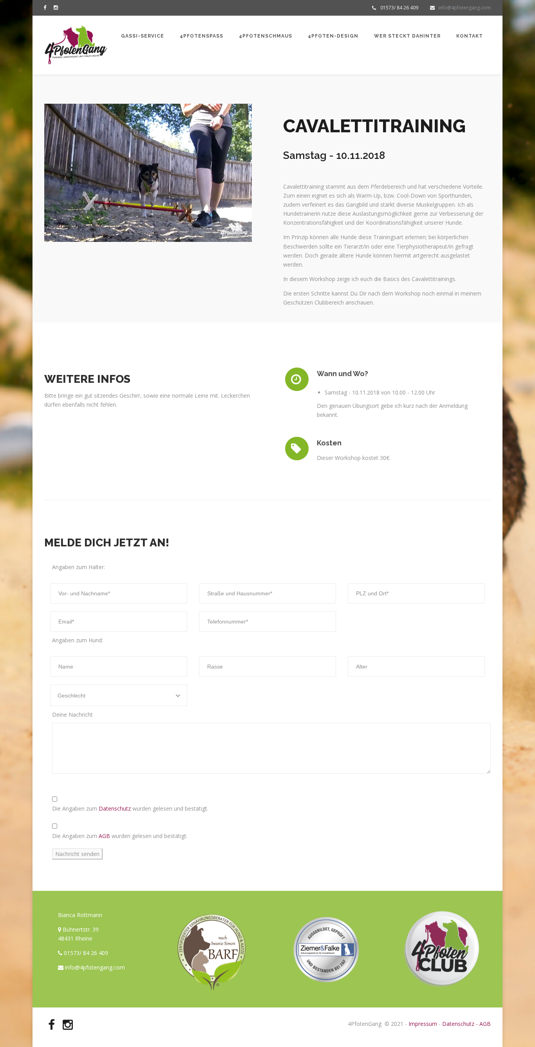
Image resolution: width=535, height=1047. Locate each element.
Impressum (422, 1023)
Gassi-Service (142, 36)
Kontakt (469, 36)
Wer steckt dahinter (407, 36)
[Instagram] (57, 7)
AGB (103, 836)
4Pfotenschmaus (265, 36)
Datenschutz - (460, 1023)
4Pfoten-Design (333, 36)
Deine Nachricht (72, 714)
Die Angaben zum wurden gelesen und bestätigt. (130, 808)
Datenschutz (114, 808)
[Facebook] (46, 7)
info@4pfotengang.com (464, 7)
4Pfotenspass (201, 36)
